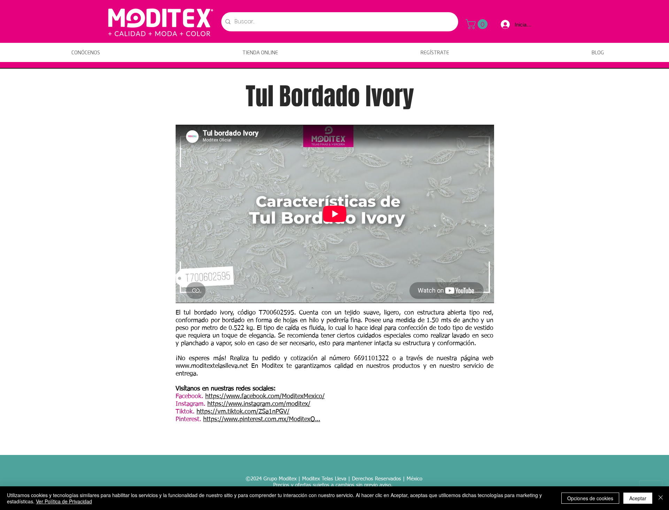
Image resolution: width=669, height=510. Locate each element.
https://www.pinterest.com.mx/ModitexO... (261, 419)
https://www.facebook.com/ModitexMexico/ (265, 396)
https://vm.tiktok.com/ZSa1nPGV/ (243, 412)
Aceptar (637, 498)
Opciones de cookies (590, 498)
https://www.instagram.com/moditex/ (258, 404)
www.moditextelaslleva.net (212, 366)
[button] (478, 24)
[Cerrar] (660, 498)
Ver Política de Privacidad (64, 501)
